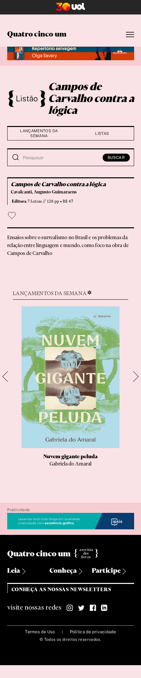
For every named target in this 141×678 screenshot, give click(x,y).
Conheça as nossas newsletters (61, 589)
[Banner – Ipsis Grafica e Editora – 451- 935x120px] (70, 521)
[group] (70, 394)
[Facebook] (93, 608)
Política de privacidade (93, 632)
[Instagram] (70, 608)
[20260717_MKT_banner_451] (70, 52)
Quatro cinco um (37, 34)
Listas (102, 133)
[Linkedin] (104, 608)
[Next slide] (133, 376)
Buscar (116, 157)
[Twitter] (81, 608)
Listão (27, 98)
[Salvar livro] (11, 215)
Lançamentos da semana (39, 133)
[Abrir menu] (130, 35)
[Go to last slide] (7, 376)
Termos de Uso (40, 632)
